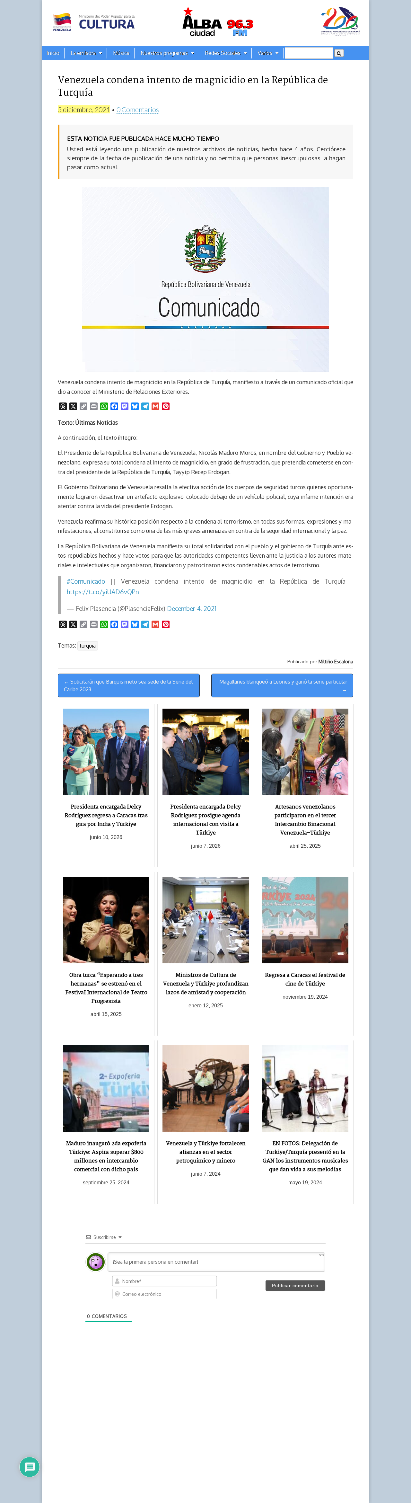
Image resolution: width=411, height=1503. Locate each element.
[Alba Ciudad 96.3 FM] (205, 23)
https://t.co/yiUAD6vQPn (103, 592)
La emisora (83, 53)
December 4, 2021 (191, 609)
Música (121, 53)
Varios (265, 53)
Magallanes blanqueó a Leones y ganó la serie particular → (283, 685)
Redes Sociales (222, 53)
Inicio (53, 53)
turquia (88, 645)
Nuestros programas (164, 53)
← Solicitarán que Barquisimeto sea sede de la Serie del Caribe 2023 (128, 685)
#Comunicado (86, 581)
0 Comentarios (138, 109)
